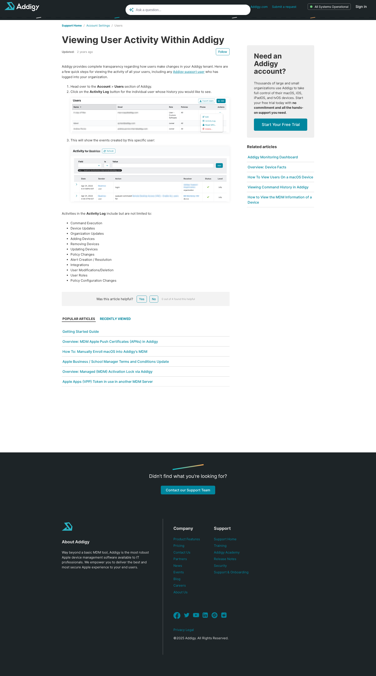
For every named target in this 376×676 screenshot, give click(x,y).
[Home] (21, 6)
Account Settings (98, 25)
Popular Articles (78, 319)
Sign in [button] (361, 6)
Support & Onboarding (231, 572)
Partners (180, 559)
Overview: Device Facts (267, 167)
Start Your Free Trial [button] (281, 124)
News (177, 566)
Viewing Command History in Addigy (278, 187)
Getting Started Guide (80, 331)
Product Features (186, 539)
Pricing (178, 546)
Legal (190, 630)
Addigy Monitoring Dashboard (273, 157)
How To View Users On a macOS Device (280, 177)
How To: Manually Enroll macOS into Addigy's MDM (104, 351)
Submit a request (284, 6)
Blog (176, 579)
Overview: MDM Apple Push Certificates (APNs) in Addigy (110, 341)
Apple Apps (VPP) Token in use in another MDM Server (107, 381)
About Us (180, 592)
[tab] (79, 319)
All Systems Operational (331, 6)
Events (178, 572)
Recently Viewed (115, 319)
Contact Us (181, 552)
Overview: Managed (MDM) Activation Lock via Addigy (107, 371)
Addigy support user (189, 72)
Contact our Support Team (188, 490)
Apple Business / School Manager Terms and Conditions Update (115, 361)
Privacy (179, 630)
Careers (179, 585)
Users (118, 25)
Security (220, 566)
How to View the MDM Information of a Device (280, 199)
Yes (141, 299)
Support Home (72, 25)
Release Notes (225, 559)
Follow (222, 52)
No (154, 299)
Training (220, 546)
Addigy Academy (227, 552)
